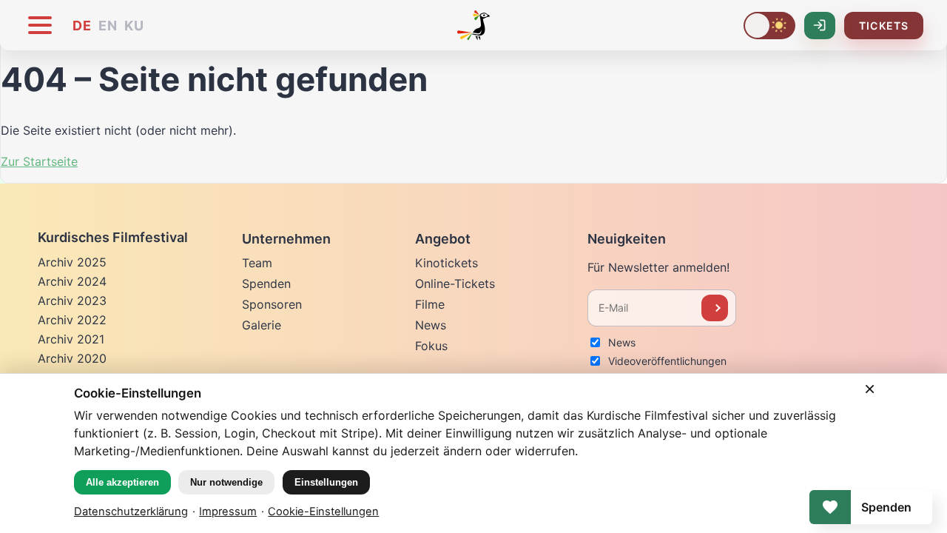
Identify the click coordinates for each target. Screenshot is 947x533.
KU (134, 25)
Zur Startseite (39, 161)
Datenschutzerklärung (131, 511)
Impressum (228, 511)
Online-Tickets (455, 283)
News (430, 325)
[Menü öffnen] (40, 25)
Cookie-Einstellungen (323, 511)
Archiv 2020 (72, 358)
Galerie (261, 325)
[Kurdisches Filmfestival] (473, 25)
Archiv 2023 (72, 300)
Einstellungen (326, 482)
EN (108, 25)
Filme (430, 304)
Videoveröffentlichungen (667, 361)
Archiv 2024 (72, 281)
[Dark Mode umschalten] (769, 25)
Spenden (266, 283)
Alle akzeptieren (122, 482)
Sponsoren (272, 304)
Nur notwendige (226, 482)
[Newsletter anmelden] (714, 308)
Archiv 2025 (72, 262)
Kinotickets (446, 262)
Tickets (884, 25)
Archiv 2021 (71, 339)
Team (257, 262)
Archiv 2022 (72, 319)
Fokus (431, 345)
